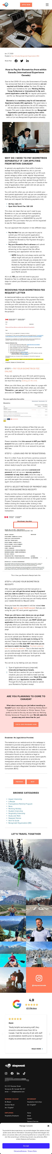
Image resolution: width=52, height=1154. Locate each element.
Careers (29, 1118)
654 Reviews (31, 1008)
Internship (31, 1099)
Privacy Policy (32, 1151)
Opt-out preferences (20, 1151)
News (10, 806)
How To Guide (15, 56)
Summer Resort (9, 1105)
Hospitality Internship (16, 813)
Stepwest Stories (14, 818)
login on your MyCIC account (24, 608)
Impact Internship (15, 799)
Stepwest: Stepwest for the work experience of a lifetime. (5, 4)
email (6, 1092)
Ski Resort (8, 1102)
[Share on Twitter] (22, 61)
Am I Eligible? (9, 1107)
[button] (48, 1126)
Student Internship (15, 811)
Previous (19, 782)
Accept (26, 1146)
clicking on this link (29, 381)
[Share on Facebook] (16, 61)
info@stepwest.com (18, 1092)
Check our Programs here (26, 724)
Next (33, 782)
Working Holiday (14, 809)
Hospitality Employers (12, 1116)
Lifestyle (11, 801)
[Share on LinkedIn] (27, 61)
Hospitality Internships (34, 1102)
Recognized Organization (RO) (29, 56)
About (29, 1116)
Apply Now (26, 5)
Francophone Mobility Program (20, 804)
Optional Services (32, 1121)
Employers (9, 1113)
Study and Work (14, 816)
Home (29, 1113)
